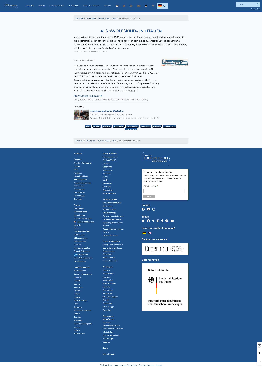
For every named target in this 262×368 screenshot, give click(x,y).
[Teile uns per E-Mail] (173, 221)
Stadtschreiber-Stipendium (109, 252)
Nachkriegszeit (145, 126)
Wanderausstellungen (82, 218)
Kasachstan (78, 287)
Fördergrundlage (109, 212)
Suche (105, 348)
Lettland (77, 294)
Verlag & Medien (57, 6)
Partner (107, 6)
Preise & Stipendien (91, 6)
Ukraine (77, 327)
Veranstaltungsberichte (83, 258)
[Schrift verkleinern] (259, 357)
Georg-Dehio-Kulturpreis (113, 244)
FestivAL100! (79, 234)
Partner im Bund (109, 209)
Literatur (106, 163)
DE (163, 6)
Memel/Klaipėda (119, 126)
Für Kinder (107, 187)
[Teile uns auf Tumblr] (162, 221)
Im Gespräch (108, 280)
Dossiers (106, 342)
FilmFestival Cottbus (82, 248)
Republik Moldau (80, 300)
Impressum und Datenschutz (125, 365)
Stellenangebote (80, 179)
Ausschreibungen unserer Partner (113, 230)
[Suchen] (257, 4)
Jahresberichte (79, 192)
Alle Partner (107, 206)
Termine (41, 6)
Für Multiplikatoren (146, 365)
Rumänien (78, 307)
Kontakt (159, 365)
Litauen (88, 126)
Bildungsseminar (80, 238)
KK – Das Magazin (110, 297)
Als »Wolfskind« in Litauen (86, 95)
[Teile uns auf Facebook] (149, 221)
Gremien (77, 166)
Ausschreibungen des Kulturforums (82, 184)
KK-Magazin (108, 267)
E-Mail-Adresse (150, 186)
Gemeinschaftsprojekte (112, 203)
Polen (76, 304)
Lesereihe (77, 225)
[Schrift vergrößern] (259, 353)
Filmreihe (77, 244)
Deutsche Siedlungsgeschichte (111, 324)
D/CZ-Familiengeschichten (82, 230)
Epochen (106, 270)
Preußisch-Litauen (170, 126)
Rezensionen (108, 190)
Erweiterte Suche (255, 9)
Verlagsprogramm (110, 157)
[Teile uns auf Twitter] (144, 221)
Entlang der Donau (110, 235)
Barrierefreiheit (106, 365)
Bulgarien (77, 277)
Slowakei (77, 317)
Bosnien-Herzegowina (83, 274)
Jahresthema (79, 208)
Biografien (107, 310)
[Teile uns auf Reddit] (167, 221)
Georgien (77, 284)
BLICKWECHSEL (110, 160)
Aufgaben (78, 173)
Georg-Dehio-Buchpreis (112, 248)
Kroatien (77, 290)
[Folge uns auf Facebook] (144, 209)
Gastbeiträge (108, 338)
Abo (104, 300)
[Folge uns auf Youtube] (149, 209)
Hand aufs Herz (109, 283)
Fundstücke (107, 293)
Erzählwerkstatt (80, 241)
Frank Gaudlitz (109, 257)
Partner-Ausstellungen (112, 219)
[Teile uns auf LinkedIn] (158, 221)
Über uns (30, 6)
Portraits (106, 287)
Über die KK (107, 303)
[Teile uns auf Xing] (154, 221)
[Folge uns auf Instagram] (154, 209)
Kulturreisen (107, 170)
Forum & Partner (110, 199)
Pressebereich (79, 189)
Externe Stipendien (110, 261)
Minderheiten (108, 332)
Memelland (96, 126)
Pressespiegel (79, 196)
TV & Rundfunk (80, 261)
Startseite (78, 153)
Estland (77, 280)
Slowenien (78, 320)
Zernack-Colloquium (82, 251)
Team (76, 169)
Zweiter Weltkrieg (132, 126)
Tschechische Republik (83, 324)
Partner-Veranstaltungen (113, 216)
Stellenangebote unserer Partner (112, 224)
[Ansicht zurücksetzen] (259, 362)
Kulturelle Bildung (81, 176)
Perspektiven (108, 273)
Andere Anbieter (109, 193)
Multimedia (107, 183)
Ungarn (77, 330)
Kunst (105, 176)
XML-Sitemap (108, 354)
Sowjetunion (107, 126)
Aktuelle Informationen (83, 163)
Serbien (77, 313)
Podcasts (106, 173)
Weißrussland (79, 333)
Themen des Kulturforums (108, 317)
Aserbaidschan (80, 270)
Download (78, 199)
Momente (106, 277)
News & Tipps (108, 307)
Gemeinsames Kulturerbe (113, 328)
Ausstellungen (79, 215)
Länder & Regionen (82, 267)
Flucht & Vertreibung (111, 335)
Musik (105, 180)
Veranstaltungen (80, 212)
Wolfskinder (157, 126)
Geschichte (107, 167)
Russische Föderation (82, 310)
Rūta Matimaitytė (131, 129)
